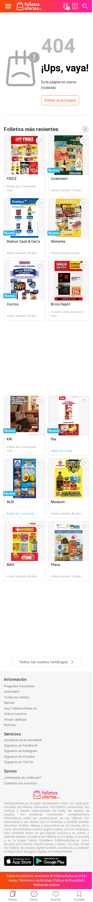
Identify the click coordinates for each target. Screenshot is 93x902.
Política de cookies (46, 885)
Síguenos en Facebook (20, 745)
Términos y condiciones (35, 880)
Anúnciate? (12, 691)
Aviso (12, 880)
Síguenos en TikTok (18, 762)
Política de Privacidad (68, 880)
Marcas (9, 703)
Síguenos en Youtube (19, 756)
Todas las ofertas (17, 697)
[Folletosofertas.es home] (29, 6)
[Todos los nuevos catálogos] (85, 129)
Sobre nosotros (15, 714)
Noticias (10, 725)
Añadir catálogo (15, 719)
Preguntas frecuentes (19, 686)
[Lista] (75, 6)
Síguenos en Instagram (20, 751)
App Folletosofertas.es (20, 708)
